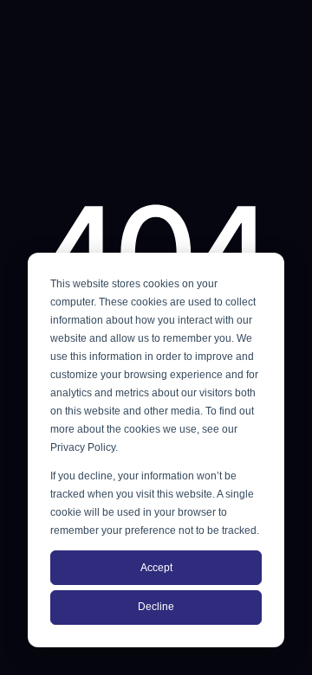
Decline (156, 607)
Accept (156, 568)
